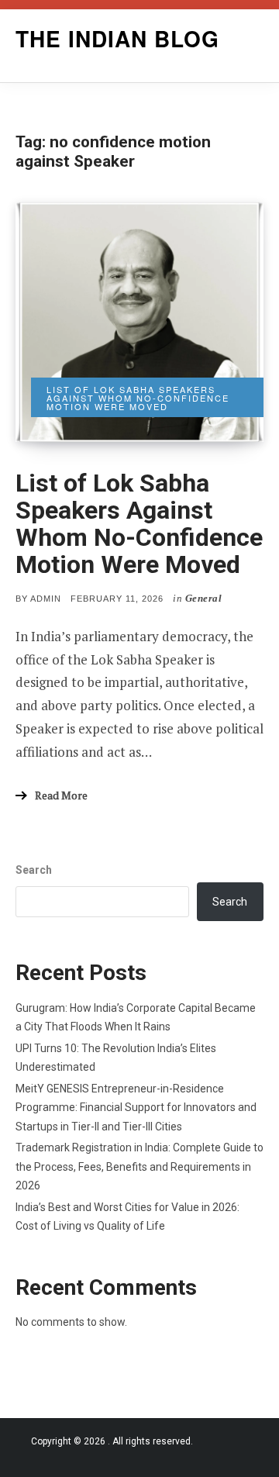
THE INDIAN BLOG (117, 38)
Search (34, 870)
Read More (61, 795)
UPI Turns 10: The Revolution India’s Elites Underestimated (116, 1058)
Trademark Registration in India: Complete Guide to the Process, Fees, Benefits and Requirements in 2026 (140, 1166)
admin (45, 598)
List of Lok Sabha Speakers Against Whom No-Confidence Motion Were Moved (139, 524)
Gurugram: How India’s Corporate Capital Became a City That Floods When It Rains (136, 1018)
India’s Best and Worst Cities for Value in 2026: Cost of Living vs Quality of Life (127, 1217)
